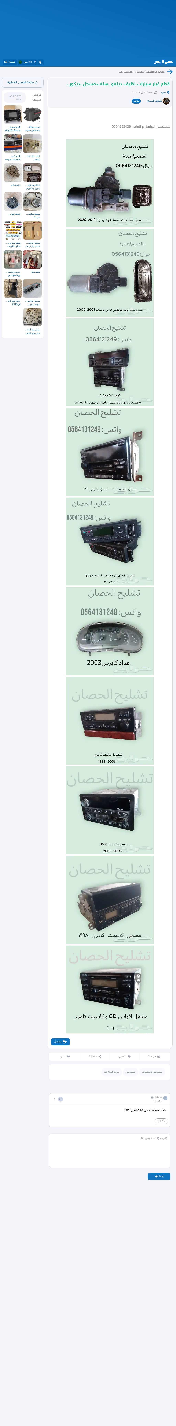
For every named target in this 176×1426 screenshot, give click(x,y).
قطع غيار (139, 71)
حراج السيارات (125, 71)
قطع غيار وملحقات (155, 71)
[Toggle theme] (40, 62)
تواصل (58, 1041)
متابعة (136, 101)
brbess (158, 1097)
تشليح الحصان (154, 101)
